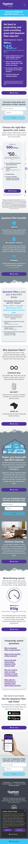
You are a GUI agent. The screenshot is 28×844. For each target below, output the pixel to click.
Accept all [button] (8, 830)
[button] (14, 834)
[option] (12, 168)
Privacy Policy (6, 782)
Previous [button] (2, 168)
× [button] (24, 810)
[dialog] (14, 823)
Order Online (14, 841)
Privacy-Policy (6, 827)
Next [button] (26, 168)
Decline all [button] (20, 830)
